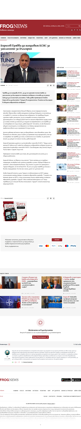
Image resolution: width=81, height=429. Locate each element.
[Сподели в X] (54, 85)
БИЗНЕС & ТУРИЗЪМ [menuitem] (65, 38)
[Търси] (79, 26)
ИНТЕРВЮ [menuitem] (23, 38)
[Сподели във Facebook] (51, 85)
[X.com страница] (77, 30)
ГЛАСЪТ (22, 391)
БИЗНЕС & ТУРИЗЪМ (67, 391)
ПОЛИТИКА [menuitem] (39, 38)
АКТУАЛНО (35, 391)
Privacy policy (51, 403)
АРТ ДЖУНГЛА (56, 391)
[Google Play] (66, 379)
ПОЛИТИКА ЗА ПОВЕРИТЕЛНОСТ (72, 396)
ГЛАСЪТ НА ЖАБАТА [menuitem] (13, 38)
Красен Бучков (9, 198)
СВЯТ (49, 391)
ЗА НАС (45, 396)
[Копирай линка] (48, 85)
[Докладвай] (19, 362)
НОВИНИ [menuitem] (3, 38)
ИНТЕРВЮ (28, 391)
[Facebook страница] (75, 30)
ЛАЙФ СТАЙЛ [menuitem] (76, 38)
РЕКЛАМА (59, 396)
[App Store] (76, 379)
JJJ (7, 356)
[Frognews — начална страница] (9, 380)
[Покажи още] (40, 424)
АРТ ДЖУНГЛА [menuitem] (53, 38)
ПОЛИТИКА (43, 391)
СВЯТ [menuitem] (46, 38)
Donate (57, 240)
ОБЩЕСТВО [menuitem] (31, 38)
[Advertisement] (40, 10)
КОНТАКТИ (52, 396)
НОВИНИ (3, 85)
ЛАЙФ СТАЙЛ (77, 391)
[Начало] (72, 30)
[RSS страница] (80, 30)
